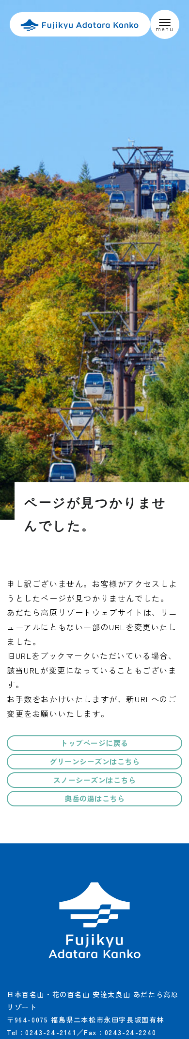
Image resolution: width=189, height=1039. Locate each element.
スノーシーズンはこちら (94, 780)
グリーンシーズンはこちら (94, 761)
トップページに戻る (94, 743)
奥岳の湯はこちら (94, 798)
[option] (94, 260)
